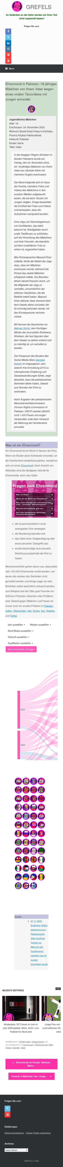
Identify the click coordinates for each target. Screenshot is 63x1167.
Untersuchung (37, 1041)
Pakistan (48, 606)
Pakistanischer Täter (44, 1044)
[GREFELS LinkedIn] (8, 43)
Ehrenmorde (25, 1041)
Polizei (8, 1047)
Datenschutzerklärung (14, 1132)
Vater (23, 1047)
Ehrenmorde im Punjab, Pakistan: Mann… (31, 1064)
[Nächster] (59, 988)
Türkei (13, 615)
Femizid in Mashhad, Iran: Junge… (31, 1076)
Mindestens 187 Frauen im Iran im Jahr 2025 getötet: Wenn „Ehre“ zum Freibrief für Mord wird (21, 1028)
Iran (43, 611)
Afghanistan (19, 611)
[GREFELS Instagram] (8, 49)
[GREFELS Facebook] (8, 31)
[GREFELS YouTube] (8, 61)
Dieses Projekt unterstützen (38, 1132)
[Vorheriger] (57, 988)
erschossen (28, 1044)
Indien (8, 611)
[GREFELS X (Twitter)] (8, 37)
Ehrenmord (27, 465)
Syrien (36, 611)
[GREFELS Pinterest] (8, 55)
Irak (29, 611)
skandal (16, 1047)
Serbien (50, 611)
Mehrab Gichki (22, 328)
